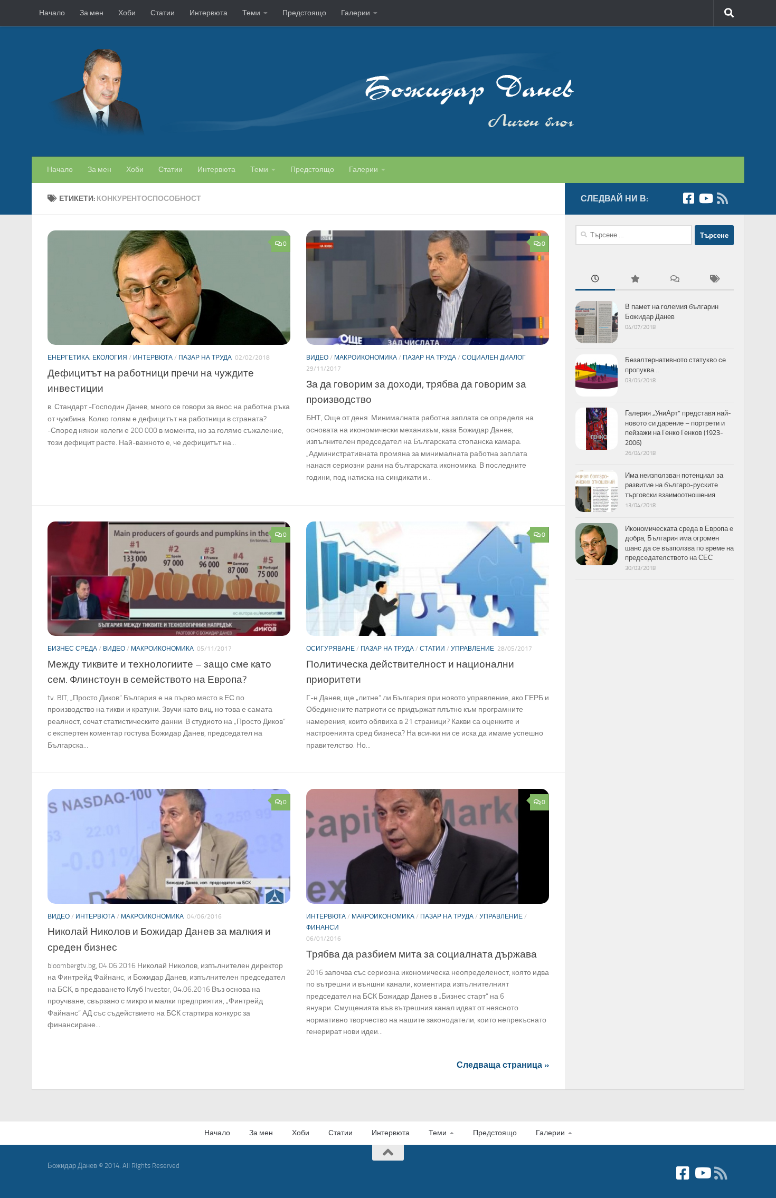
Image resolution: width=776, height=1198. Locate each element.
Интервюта (209, 12)
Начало (52, 12)
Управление (472, 648)
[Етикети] (714, 280)
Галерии (355, 12)
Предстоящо (304, 12)
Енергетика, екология (87, 357)
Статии (162, 12)
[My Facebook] (688, 198)
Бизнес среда (72, 648)
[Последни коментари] (674, 280)
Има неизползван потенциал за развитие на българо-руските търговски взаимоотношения (674, 485)
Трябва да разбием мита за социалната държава (421, 954)
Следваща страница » (503, 1065)
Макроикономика (365, 357)
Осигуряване (330, 648)
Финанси (322, 927)
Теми (251, 12)
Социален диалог (494, 357)
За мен (91, 12)
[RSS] (722, 198)
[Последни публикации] (595, 280)
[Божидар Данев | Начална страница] (311, 91)
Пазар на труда (205, 357)
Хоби (127, 12)
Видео (317, 357)
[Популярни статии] (635, 280)
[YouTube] (705, 198)
